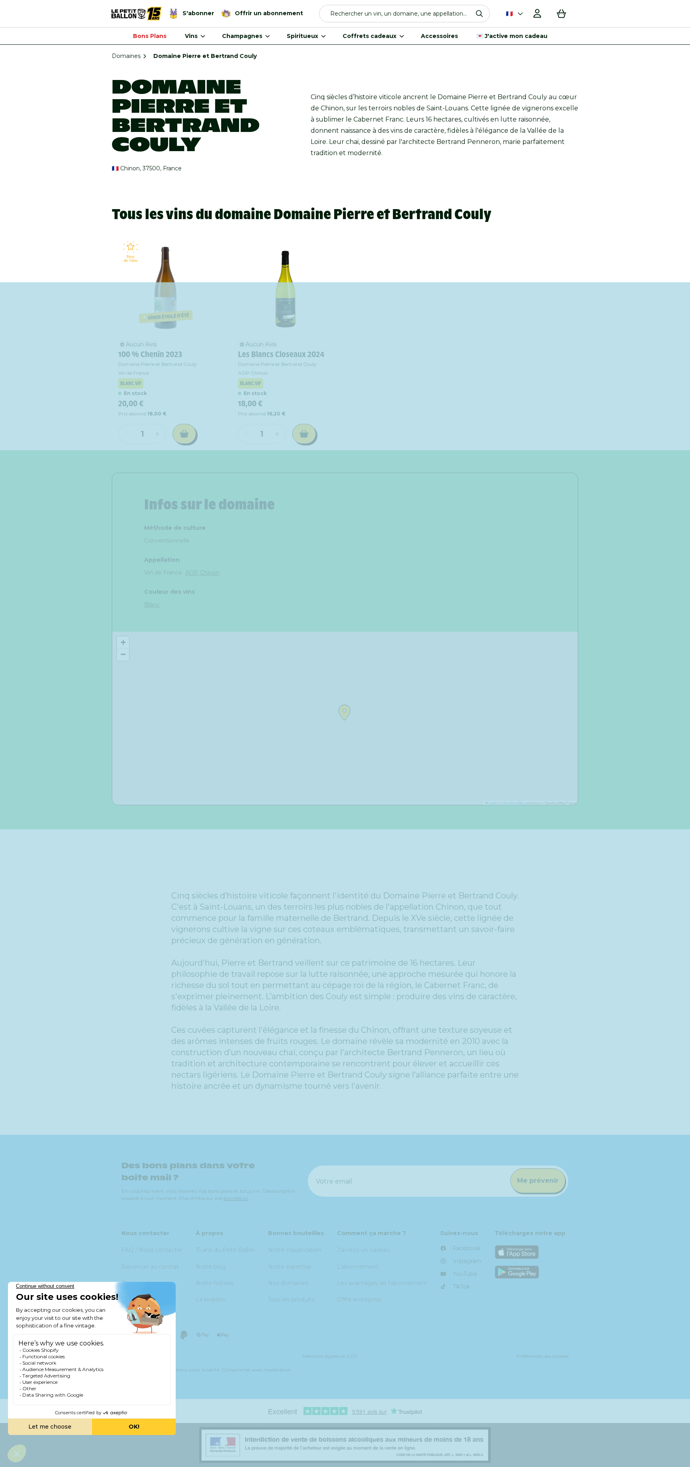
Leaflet (493, 802)
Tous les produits (291, 1299)
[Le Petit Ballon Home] (136, 13)
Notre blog (211, 1266)
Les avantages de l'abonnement (382, 1283)
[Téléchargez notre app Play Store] (532, 1272)
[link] (165, 286)
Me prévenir (538, 1180)
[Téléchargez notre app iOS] (532, 1252)
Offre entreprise (359, 1299)
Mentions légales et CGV (329, 1356)
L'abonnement (358, 1266)
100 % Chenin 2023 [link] (150, 354)
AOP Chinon (202, 572)
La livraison (211, 1299)
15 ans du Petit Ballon (225, 1249)
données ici (235, 1198)
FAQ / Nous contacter (151, 1249)
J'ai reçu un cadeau (363, 1249)
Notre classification (294, 1249)
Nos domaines (288, 1283)
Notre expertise (289, 1266)
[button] (404, 13)
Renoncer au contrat (150, 1266)
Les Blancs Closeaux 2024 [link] (281, 354)
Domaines (126, 56)
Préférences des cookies (542, 1356)
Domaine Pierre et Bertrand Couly (157, 364)
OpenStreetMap (513, 802)
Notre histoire (215, 1283)
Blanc (152, 604)
